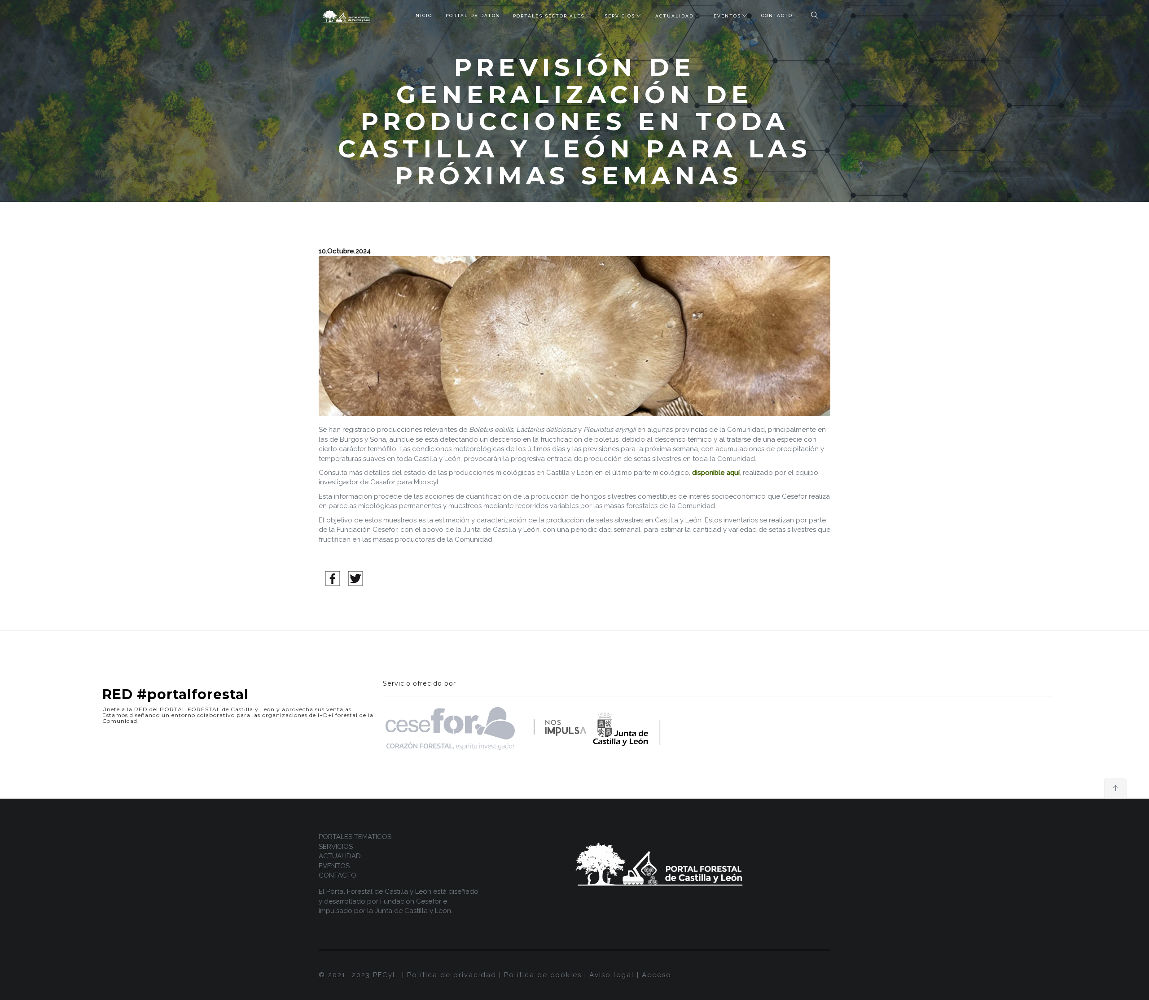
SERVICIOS (620, 15)
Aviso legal (611, 975)
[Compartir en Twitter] (355, 578)
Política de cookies (543, 975)
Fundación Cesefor (410, 901)
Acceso (656, 975)
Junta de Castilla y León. (413, 911)
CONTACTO (777, 15)
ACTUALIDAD (674, 15)
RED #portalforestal (175, 694)
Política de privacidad (451, 975)
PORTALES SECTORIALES (548, 15)
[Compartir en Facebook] (332, 578)
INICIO (422, 15)
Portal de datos (473, 15)
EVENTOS (727, 15)
